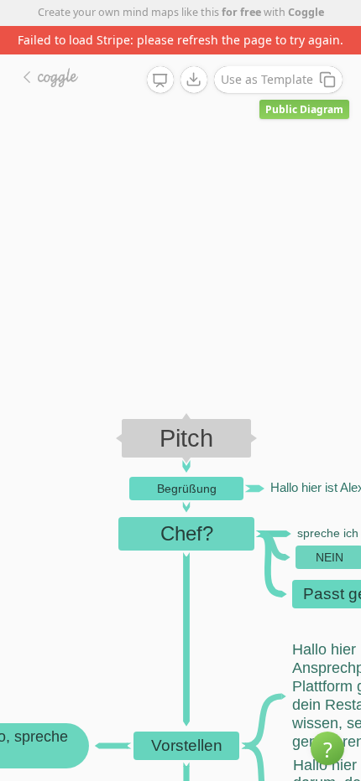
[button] (327, 748)
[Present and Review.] (160, 80)
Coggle (306, 12)
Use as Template (267, 79)
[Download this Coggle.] (193, 79)
